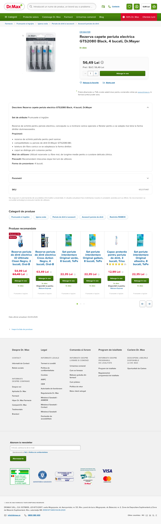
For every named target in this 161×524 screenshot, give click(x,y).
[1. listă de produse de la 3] (77, 304)
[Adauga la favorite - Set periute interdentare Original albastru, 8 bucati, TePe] (149, 234)
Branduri (15, 414)
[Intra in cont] (137, 6)
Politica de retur (76, 386)
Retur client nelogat (78, 391)
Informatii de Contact (20, 363)
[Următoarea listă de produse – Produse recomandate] (149, 304)
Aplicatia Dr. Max (19, 391)
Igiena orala (41, 217)
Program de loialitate (107, 368)
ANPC (43, 379)
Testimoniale (17, 409)
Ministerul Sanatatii (48, 412)
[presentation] (21, 240)
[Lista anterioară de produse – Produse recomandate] (142, 304)
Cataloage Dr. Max (51, 17)
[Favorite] (129, 6)
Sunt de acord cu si (30, 452)
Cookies (44, 375)
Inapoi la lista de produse (22, 329)
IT (156, 515)
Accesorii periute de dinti (92, 217)
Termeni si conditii (48, 363)
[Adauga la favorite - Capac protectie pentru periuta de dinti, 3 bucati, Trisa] (125, 234)
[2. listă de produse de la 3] (80, 304)
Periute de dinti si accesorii (64, 217)
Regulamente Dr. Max (50, 393)
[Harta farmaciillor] (103, 6)
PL (153, 515)
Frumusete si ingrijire (20, 217)
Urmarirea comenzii (86, 17)
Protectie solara (31, 17)
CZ (147, 515)
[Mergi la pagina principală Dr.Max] (14, 6)
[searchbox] (61, 6)
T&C (25, 452)
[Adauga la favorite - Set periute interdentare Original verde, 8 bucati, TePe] (77, 234)
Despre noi (16, 387)
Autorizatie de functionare (51, 388)
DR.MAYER (85, 32)
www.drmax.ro (144, 92)
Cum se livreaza (76, 370)
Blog (101, 17)
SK (150, 515)
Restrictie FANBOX (118, 217)
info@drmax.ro (14, 515)
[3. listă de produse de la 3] (84, 304)
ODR (43, 384)
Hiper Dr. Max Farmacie (21, 400)
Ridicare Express (45, 288)
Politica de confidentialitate (38, 452)
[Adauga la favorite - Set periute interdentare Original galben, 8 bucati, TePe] (101, 234)
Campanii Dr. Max (19, 405)
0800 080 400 (34, 515)
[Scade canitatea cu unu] (85, 73)
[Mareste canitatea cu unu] (95, 73)
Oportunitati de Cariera (136, 368)
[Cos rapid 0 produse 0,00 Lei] (154, 6)
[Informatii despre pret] (102, 62)
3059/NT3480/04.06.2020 (54, 510)
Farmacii (68, 17)
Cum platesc (75, 382)
